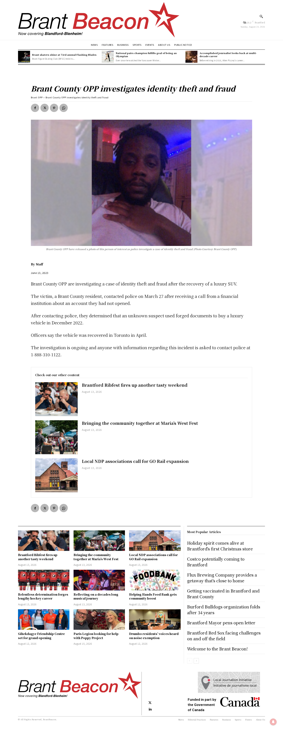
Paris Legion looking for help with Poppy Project (96, 636)
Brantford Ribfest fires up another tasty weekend (134, 385)
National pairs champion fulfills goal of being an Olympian (146, 54)
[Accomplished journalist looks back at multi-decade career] (191, 57)
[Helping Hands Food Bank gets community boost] (154, 580)
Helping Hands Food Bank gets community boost (153, 596)
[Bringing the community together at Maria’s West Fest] (56, 437)
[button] (261, 16)
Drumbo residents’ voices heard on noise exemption (154, 636)
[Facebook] (35, 108)
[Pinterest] (54, 108)
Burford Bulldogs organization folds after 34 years (223, 609)
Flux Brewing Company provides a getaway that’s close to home (222, 578)
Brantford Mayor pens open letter (221, 623)
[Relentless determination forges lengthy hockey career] (43, 580)
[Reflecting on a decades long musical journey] (99, 580)
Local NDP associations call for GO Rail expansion (135, 461)
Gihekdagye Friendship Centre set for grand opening (41, 636)
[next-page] (196, 661)
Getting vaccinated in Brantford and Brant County (223, 594)
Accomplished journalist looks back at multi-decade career (228, 54)
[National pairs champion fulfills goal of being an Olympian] (108, 57)
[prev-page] (189, 661)
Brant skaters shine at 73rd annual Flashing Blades (64, 54)
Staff (39, 264)
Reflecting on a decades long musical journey (96, 596)
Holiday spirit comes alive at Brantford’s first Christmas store (220, 546)
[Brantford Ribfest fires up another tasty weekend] (56, 399)
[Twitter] (44, 108)
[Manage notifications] (273, 722)
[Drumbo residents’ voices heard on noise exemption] (154, 619)
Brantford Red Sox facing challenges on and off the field (224, 636)
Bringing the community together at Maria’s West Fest (140, 423)
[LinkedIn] (150, 709)
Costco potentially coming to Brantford (215, 562)
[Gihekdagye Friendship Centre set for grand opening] (43, 619)
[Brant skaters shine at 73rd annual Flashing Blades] (24, 57)
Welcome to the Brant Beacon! (217, 649)
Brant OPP (37, 97)
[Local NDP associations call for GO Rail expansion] (56, 475)
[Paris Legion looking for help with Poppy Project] (99, 619)
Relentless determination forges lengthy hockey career (43, 596)
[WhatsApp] (63, 108)
